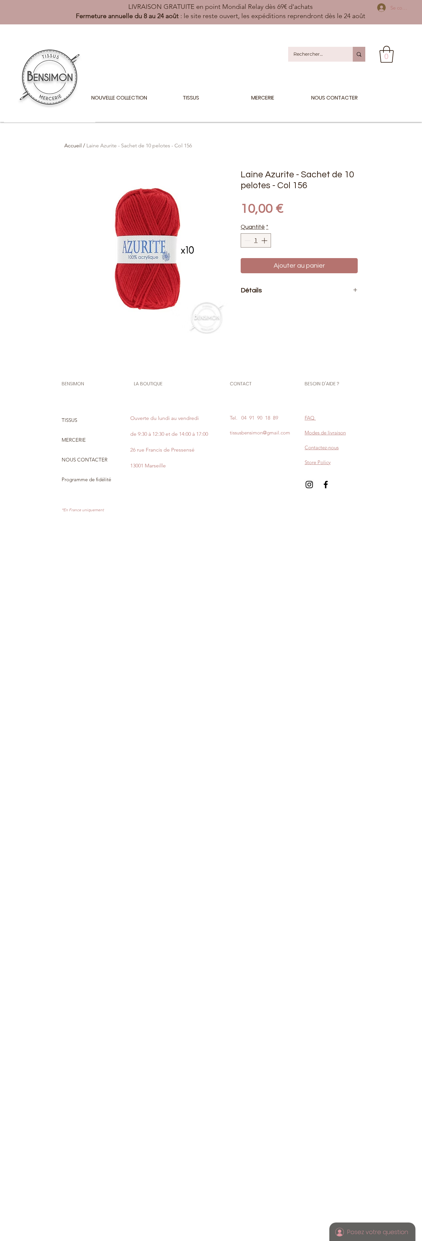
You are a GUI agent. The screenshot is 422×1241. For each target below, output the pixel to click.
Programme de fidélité (86, 479)
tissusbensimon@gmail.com (260, 432)
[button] (386, 54)
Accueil (73, 145)
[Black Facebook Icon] (326, 484)
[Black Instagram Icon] (309, 484)
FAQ (310, 418)
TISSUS (69, 420)
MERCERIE (74, 440)
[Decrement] (247, 240)
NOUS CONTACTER (84, 460)
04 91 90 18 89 (259, 418)
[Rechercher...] (359, 54)
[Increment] (265, 240)
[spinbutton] (256, 240)
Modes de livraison (325, 432)
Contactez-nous (322, 447)
